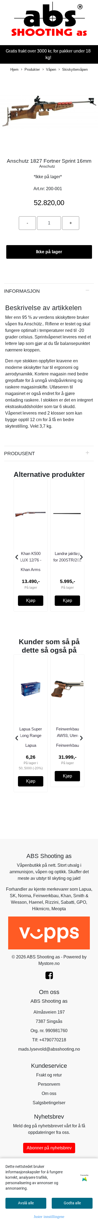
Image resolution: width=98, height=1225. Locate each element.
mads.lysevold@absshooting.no (49, 1049)
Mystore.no (49, 963)
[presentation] (16, 557)
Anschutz (47, 166)
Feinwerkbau (46, 895)
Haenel (36, 902)
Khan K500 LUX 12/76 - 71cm (30, 560)
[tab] (49, 291)
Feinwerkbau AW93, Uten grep (67, 735)
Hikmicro (40, 908)
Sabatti (67, 902)
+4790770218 (52, 1040)
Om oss (49, 1093)
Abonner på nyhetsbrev (49, 1148)
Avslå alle (26, 1203)
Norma (24, 895)
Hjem (14, 69)
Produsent (19, 453)
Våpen (51, 69)
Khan (66, 895)
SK (13, 895)
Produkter (32, 69)
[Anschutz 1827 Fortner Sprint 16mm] (49, 112)
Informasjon (22, 291)
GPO (81, 902)
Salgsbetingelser (49, 1102)
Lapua (85, 889)
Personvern (49, 1084)
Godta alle (72, 1203)
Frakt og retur (49, 1075)
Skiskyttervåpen (75, 69)
